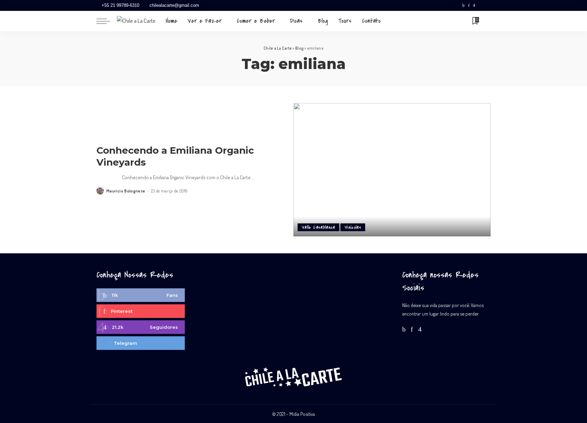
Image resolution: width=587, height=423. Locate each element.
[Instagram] (474, 5)
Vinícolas (352, 227)
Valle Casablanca (318, 227)
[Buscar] (486, 21)
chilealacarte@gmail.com (174, 5)
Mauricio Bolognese (125, 191)
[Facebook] (463, 5)
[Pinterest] (468, 5)
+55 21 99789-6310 (120, 5)
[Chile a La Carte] (136, 21)
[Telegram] (487, 5)
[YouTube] (480, 5)
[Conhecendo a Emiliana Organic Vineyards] (392, 169)
